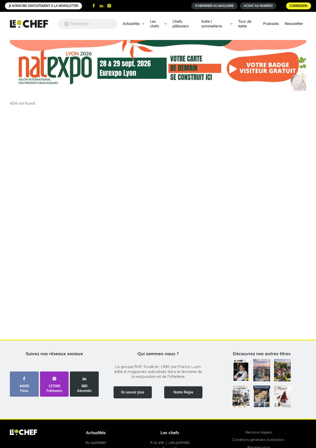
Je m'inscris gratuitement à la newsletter (43, 6)
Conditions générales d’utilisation (258, 439)
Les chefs (154, 23)
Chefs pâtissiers (181, 23)
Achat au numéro (258, 6)
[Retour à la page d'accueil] (23, 432)
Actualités (131, 23)
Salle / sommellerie (211, 23)
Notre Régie (183, 392)
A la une (157, 442)
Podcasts (271, 23)
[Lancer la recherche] (67, 24)
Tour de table (244, 23)
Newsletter (294, 23)
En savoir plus (132, 392)
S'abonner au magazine (214, 6)
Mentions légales (258, 432)
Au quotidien (95, 442)
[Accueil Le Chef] (33, 24)
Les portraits (179, 442)
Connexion (298, 6)
